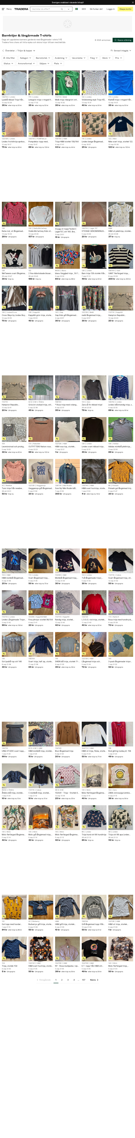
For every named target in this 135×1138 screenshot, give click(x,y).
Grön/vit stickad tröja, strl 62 (39, 405)
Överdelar (10, 50)
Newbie (9, 485)
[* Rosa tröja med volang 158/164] (67, 387)
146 (3, 659)
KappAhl (36, 312)
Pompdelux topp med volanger (38, 141)
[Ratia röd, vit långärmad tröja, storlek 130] (14, 214)
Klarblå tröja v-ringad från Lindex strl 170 (119, 100)
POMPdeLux (41, 139)
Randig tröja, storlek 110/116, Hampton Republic (67, 619)
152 (29, 271)
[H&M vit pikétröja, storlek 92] (120, 214)
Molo (89, 790)
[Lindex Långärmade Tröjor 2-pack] (14, 602)
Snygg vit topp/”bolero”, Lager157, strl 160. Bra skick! (66, 230)
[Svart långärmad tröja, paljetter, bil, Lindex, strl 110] (40, 560)
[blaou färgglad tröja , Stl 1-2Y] (67, 256)
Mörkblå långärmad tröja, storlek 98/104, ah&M (66, 578)
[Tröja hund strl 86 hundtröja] (94, 817)
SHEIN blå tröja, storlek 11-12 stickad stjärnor (66, 661)
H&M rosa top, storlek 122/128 (64, 446)
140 (56, 312)
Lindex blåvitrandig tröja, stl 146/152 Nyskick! (120, 405)
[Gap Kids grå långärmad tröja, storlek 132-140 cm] (67, 298)
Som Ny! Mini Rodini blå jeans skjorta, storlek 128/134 (65, 488)
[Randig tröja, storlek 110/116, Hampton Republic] (67, 602)
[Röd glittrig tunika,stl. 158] (120, 734)
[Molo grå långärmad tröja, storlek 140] (40, 817)
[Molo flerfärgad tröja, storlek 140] (120, 949)
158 (109, 444)
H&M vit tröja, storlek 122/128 (117, 924)
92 (3, 485)
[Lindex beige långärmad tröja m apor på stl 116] (94, 124)
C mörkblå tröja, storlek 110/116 (38, 793)
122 (83, 97)
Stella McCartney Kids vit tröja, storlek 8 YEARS (39, 231)
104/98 (58, 575)
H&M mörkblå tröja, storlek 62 (40, 751)
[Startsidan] (21, 9)
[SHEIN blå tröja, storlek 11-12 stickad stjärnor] (67, 644)
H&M (65, 139)
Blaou (64, 271)
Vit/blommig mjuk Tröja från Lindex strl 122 (93, 100)
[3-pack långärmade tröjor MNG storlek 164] (120, 644)
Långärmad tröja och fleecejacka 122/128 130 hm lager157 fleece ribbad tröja (94, 661)
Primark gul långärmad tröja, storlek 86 (120, 488)
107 (83, 980)
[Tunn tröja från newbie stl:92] (14, 471)
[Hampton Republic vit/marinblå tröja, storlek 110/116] (120, 298)
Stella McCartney (40, 228)
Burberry (35, 921)
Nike (115, 139)
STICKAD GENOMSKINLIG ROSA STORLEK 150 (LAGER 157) (94, 231)
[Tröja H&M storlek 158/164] (67, 124)
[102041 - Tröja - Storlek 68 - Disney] (67, 775)
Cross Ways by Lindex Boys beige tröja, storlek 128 (14, 315)
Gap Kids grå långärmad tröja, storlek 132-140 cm (66, 315)
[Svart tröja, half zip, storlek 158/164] (40, 644)
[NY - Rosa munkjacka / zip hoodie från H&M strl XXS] (67, 949)
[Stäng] (133, 2)
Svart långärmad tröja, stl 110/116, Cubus (119, 578)
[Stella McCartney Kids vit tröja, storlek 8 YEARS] (40, 214)
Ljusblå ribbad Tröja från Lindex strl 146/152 (12, 100)
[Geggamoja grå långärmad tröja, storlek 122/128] (40, 471)
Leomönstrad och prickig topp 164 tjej (13, 446)
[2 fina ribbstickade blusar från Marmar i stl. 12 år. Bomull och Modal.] (40, 256)
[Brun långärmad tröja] (67, 734)
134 (29, 228)
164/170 (85, 748)
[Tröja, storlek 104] (14, 949)
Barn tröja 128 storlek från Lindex (93, 273)
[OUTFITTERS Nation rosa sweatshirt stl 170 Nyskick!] (40, 429)
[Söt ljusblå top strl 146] (14, 644)
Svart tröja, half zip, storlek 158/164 (40, 661)
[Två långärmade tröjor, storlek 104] (94, 560)
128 (3, 228)
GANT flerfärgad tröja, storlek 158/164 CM (118, 273)
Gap (61, 312)
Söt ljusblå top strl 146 (12, 661)
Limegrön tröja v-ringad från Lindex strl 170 (40, 100)
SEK (84, 9)
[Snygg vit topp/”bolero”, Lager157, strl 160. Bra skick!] (67, 214)
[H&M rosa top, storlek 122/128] (67, 429)
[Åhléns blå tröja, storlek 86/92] (14, 775)
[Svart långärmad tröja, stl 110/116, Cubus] (120, 560)
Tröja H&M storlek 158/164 (67, 141)
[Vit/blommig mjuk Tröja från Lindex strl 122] (94, 82)
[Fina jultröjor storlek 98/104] (40, 602)
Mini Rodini (67, 485)
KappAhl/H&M (41, 617)
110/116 (58, 97)
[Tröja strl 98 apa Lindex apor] (120, 817)
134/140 (31, 139)
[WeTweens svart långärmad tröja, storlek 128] (14, 256)
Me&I (65, 97)
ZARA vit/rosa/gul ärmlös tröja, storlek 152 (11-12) (119, 793)
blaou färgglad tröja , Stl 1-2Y (67, 273)
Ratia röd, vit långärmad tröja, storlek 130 (12, 231)
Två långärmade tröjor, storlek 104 (92, 578)
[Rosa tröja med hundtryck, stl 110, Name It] (120, 602)
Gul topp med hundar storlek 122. (11, 924)
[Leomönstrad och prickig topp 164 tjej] (14, 429)
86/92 (57, 271)
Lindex (12, 97)
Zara (88, 402)
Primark (115, 485)
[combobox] (47, 9)
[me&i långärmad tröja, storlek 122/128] (94, 298)
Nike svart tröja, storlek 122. (120, 141)
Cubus (118, 575)
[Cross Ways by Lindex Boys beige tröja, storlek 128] (14, 298)
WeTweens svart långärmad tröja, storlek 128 (14, 273)
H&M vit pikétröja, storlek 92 (119, 231)
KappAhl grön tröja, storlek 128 (40, 315)
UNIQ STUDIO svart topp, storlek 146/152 (13, 751)
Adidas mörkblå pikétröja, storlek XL (119, 446)
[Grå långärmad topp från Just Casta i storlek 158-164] (94, 907)
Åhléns (41, 402)
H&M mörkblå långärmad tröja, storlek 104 (12, 578)
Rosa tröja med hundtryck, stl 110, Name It (120, 619)
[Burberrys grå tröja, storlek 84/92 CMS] (40, 907)
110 (29, 575)
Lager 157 (93, 228)
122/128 (5, 139)
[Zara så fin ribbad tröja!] (94, 387)
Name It (116, 617)
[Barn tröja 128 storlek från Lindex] (94, 256)
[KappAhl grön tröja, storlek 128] (40, 298)
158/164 (58, 139)
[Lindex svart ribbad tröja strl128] (94, 429)
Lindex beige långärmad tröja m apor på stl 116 (92, 141)
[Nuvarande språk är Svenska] (76, 9)
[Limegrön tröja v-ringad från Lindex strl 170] (40, 82)
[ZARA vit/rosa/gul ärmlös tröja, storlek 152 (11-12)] (120, 775)
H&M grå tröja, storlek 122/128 (64, 924)
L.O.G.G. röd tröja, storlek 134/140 (93, 619)
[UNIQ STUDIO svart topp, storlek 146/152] (14, 734)
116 (83, 139)
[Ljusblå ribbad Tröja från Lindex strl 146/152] (14, 82)
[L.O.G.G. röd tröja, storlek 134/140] (94, 602)
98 (109, 832)
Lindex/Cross (12, 312)
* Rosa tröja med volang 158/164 (65, 405)
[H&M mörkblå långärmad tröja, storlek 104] (14, 560)
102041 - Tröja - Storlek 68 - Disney (67, 793)
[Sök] (62, 9)
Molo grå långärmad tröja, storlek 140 (39, 834)
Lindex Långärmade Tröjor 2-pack (13, 619)
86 (109, 485)
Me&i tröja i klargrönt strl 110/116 (66, 100)
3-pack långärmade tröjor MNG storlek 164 (119, 661)
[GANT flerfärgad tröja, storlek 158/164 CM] (120, 256)
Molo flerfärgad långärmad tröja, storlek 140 (93, 793)
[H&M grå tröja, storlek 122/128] (67, 907)
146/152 (5, 97)
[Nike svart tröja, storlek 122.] (120, 124)
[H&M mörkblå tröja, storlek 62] (40, 734)
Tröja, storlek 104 (9, 966)
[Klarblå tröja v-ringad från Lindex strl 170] (120, 82)
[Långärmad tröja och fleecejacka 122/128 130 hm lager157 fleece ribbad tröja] (94, 644)
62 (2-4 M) (32, 402)
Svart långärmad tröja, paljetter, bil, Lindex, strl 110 (40, 578)
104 (83, 402)
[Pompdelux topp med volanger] (40, 124)
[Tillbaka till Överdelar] (3, 51)
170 (29, 97)
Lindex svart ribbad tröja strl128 (92, 446)
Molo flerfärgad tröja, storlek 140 (117, 966)
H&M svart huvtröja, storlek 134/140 (94, 488)
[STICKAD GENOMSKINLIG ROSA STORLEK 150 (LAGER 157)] (94, 214)
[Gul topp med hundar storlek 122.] (14, 907)
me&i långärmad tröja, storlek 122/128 (91, 315)
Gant (118, 271)
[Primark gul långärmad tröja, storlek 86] (120, 471)
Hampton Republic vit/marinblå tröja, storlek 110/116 (119, 315)
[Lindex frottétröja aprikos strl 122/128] (14, 124)
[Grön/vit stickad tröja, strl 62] (40, 387)
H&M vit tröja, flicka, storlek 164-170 (94, 751)
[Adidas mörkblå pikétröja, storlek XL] (120, 429)
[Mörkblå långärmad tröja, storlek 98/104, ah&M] (67, 560)
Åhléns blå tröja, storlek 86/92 (12, 793)
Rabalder (36, 444)
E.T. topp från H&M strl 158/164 (92, 966)
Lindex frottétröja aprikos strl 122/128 (13, 141)
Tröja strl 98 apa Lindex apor (118, 834)
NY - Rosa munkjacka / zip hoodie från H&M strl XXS (66, 966)
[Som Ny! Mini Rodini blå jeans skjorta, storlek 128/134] (67, 471)
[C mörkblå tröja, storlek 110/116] (40, 775)
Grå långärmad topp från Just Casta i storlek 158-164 (92, 924)
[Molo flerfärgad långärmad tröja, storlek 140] (94, 775)
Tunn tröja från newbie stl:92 (12, 488)
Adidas (116, 444)
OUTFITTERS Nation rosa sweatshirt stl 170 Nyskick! (40, 446)
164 (3, 444)
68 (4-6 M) (59, 790)
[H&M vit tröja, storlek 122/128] (120, 907)
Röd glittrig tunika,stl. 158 (119, 751)
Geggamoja (40, 485)
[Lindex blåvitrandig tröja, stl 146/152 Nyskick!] (120, 387)
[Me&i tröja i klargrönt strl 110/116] (67, 82)
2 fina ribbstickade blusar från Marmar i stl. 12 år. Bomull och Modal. (39, 273)
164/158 (58, 963)
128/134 (58, 485)
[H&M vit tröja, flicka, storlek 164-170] (94, 734)
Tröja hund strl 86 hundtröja (94, 834)
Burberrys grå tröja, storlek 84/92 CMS (40, 924)
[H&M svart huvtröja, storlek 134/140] (94, 471)
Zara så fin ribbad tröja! (92, 405)
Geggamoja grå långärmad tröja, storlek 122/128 (40, 488)
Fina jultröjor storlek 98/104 (40, 619)
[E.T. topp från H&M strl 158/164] (94, 949)
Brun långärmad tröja (64, 751)
